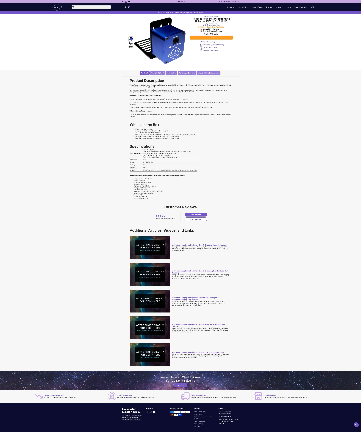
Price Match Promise (210, 50)
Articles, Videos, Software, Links (208, 73)
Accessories (279, 7)
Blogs (220, 1)
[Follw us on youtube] (129, 1)
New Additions (198, 12)
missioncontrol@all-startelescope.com (225, 412)
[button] (207, 25)
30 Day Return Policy (210, 47)
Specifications (171, 73)
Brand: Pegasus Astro (211, 17)
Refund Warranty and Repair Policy (203, 417)
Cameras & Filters (243, 7)
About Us (227, 1)
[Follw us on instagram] (126, 1)
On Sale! (161, 12)
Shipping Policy (199, 414)
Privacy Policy (198, 423)
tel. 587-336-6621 (224, 416)
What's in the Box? (157, 73)
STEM (312, 7)
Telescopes (230, 7)
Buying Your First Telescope (183, 12)
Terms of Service (199, 421)
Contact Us (235, 1)
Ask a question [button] (195, 219)
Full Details (144, 73)
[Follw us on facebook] (123, 1)
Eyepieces (269, 7)
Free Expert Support (210, 42)
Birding (289, 7)
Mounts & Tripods (257, 7)
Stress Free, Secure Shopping (213, 45)
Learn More (180, 385)
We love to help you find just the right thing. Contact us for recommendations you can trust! (132, 417)
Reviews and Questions (187, 73)
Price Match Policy (200, 411)
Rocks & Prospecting (301, 7)
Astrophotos (169, 12)
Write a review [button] (195, 215)
